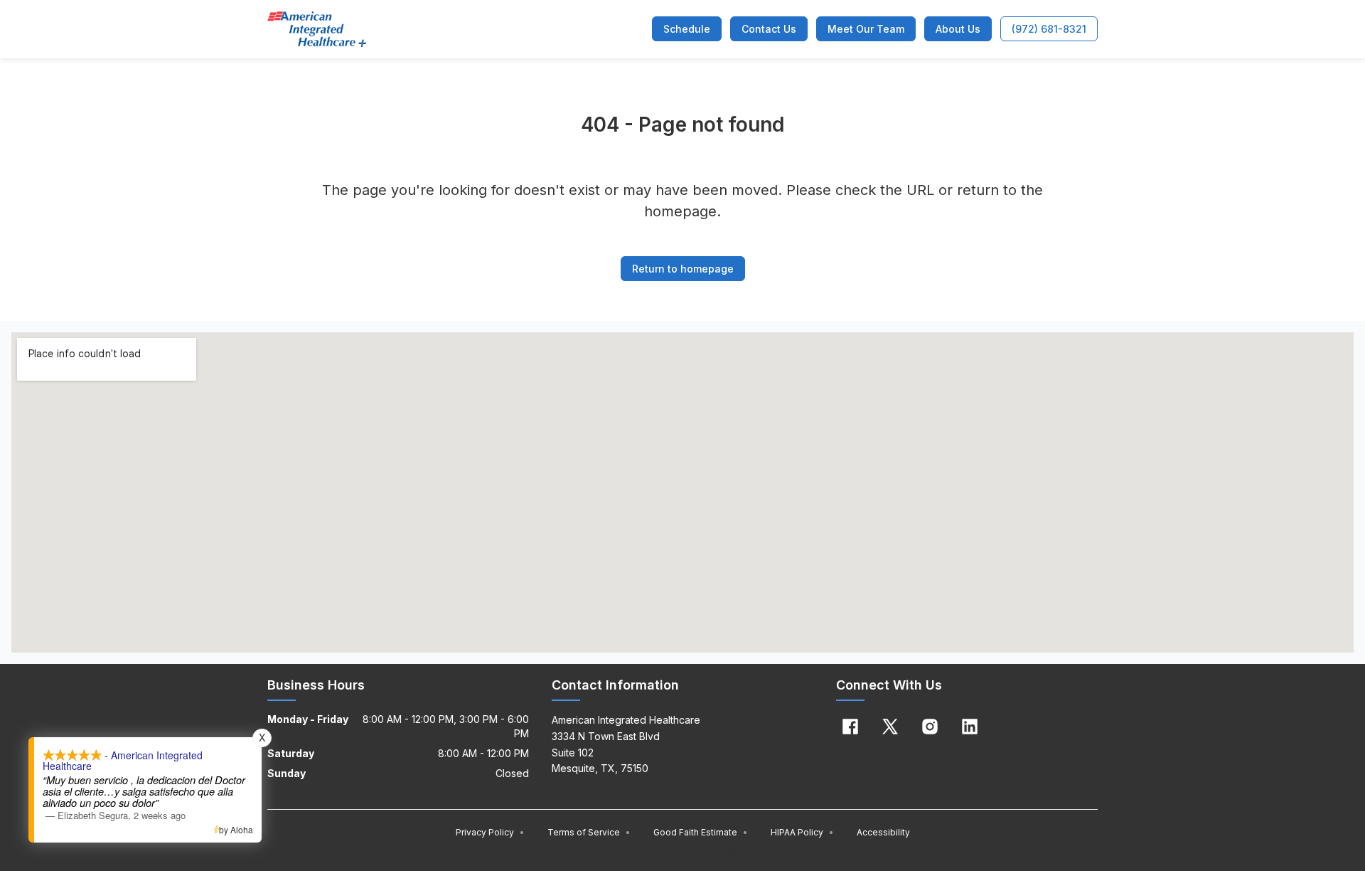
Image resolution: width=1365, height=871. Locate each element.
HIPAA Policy (802, 832)
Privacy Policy (490, 832)
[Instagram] (930, 726)
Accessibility (883, 832)
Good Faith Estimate (700, 832)
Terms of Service (589, 832)
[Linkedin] (970, 726)
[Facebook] (850, 726)
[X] (890, 726)
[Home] (316, 29)
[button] (687, 28)
